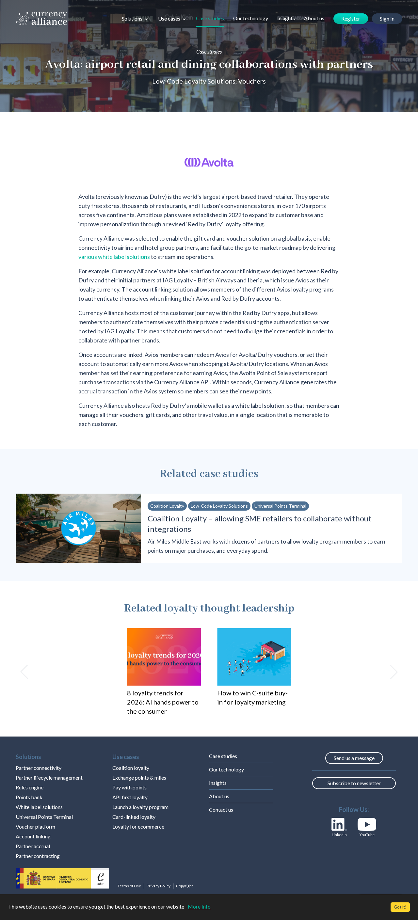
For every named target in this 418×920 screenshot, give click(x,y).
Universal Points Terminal (44, 817)
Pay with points (129, 787)
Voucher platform (35, 826)
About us (314, 18)
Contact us (221, 809)
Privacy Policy (158, 885)
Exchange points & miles (139, 777)
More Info (199, 906)
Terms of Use (129, 885)
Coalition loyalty (130, 768)
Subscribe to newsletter (354, 783)
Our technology (250, 18)
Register (350, 18)
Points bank (29, 797)
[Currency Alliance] (41, 18)
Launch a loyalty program (140, 807)
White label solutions (39, 807)
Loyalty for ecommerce (138, 826)
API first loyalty (130, 797)
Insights (286, 18)
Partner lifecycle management (49, 777)
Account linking (33, 836)
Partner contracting (38, 856)
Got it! (400, 907)
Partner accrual (33, 846)
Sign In (387, 18)
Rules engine (29, 787)
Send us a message (354, 758)
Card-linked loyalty (133, 817)
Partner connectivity (38, 768)
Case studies (210, 18)
